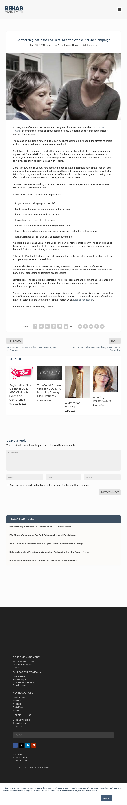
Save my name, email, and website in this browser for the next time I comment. (50, 485)
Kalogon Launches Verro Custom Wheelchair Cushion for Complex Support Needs (49, 552)
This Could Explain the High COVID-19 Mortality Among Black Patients (49, 390)
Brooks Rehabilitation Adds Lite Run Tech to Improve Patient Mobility (43, 560)
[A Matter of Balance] (77, 382)
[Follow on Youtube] (33, 745)
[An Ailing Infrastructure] (105, 379)
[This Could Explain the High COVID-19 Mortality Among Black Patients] (49, 373)
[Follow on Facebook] (15, 745)
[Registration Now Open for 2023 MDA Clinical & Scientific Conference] (21, 373)
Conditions (51, 45)
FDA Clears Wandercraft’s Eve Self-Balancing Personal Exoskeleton (42, 535)
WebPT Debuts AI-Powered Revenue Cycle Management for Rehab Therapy (46, 543)
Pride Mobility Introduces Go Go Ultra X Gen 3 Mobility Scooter (40, 526)
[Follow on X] (21, 745)
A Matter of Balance (72, 404)
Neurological (64, 45)
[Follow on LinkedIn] (27, 745)
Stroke (75, 45)
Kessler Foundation (83, 299)
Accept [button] (106, 798)
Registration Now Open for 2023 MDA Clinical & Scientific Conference (20, 392)
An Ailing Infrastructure (102, 399)
